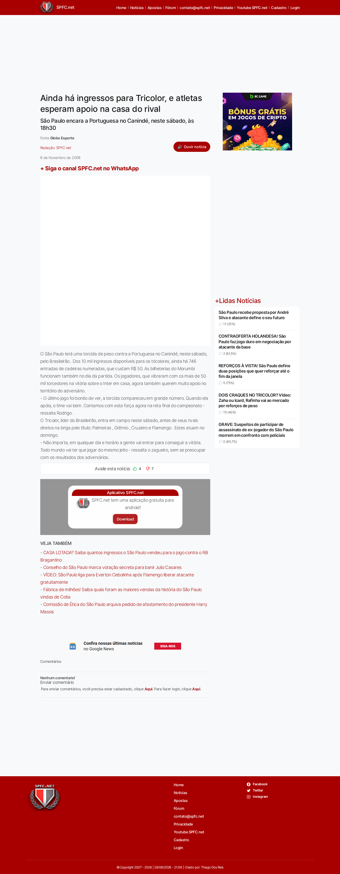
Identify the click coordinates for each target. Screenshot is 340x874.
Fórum (170, 7)
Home (121, 7)
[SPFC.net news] (125, 646)
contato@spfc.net (195, 7)
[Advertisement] (170, 51)
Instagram (260, 796)
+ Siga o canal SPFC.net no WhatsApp (89, 168)
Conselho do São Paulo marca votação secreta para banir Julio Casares (112, 567)
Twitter (257, 790)
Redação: (55, 147)
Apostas (154, 7)
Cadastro (279, 7)
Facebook (259, 784)
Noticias (137, 7)
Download (125, 519)
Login (295, 7)
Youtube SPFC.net (252, 7)
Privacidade (223, 7)
